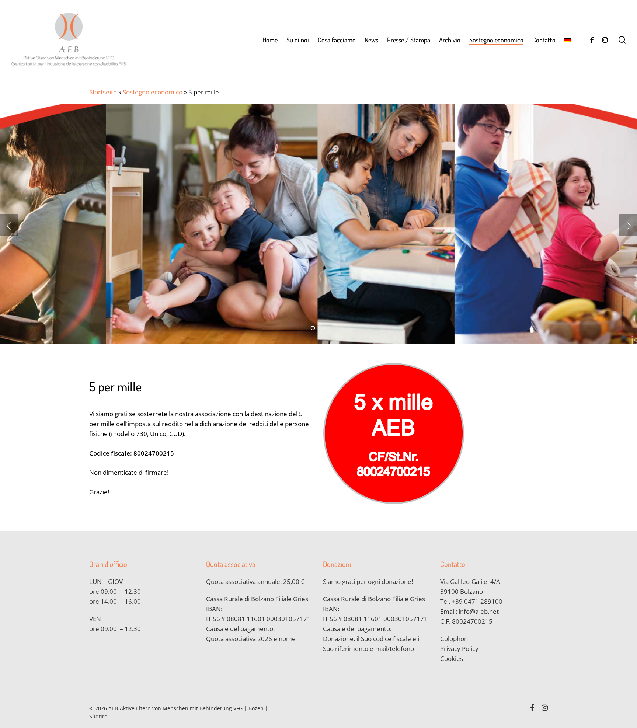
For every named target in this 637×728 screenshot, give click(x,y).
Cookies (451, 658)
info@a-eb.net (479, 611)
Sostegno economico (152, 92)
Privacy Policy (459, 648)
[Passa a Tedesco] (567, 40)
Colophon (454, 638)
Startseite (103, 92)
